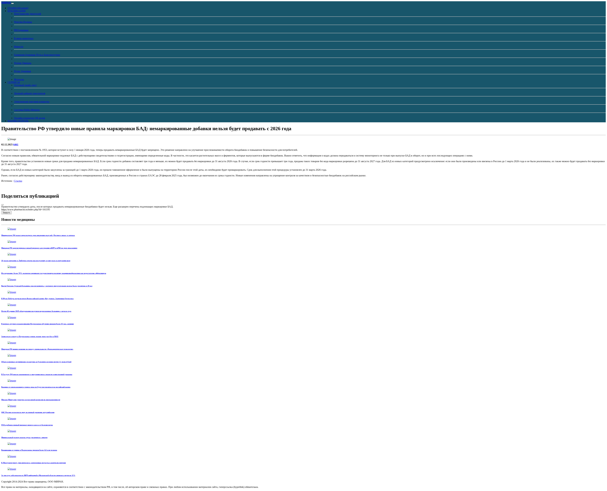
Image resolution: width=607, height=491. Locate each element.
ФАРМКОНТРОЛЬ (18, 120)
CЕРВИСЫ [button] (14, 82)
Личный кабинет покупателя (29, 93)
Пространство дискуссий (27, 13)
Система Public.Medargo (27, 109)
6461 (15, 144)
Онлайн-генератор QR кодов (29, 118)
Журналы (19, 79)
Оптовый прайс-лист (25, 85)
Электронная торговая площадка (31, 101)
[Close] (2, 204)
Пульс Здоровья (22, 71)
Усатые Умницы (22, 63)
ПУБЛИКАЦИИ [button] (17, 10)
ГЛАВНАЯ (18, 8)
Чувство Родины (23, 22)
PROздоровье (21, 30)
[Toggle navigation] (12, 3)
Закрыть (6, 212)
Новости (18, 46)
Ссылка (18, 181)
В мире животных (24, 38)
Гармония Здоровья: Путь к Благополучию (37, 54)
